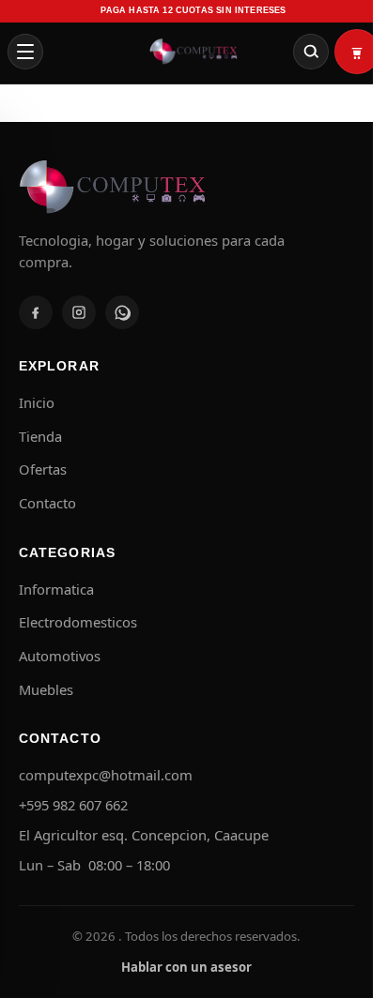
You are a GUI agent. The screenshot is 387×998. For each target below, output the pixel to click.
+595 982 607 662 (73, 804)
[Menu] (25, 51)
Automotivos (60, 655)
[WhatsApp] (122, 312)
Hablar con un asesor (186, 967)
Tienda (40, 436)
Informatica (56, 589)
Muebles (46, 689)
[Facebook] (36, 312)
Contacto (47, 502)
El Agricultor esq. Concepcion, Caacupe (144, 834)
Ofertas (43, 469)
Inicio (36, 402)
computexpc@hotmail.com (106, 774)
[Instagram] (79, 312)
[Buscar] (311, 51)
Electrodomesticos (78, 621)
